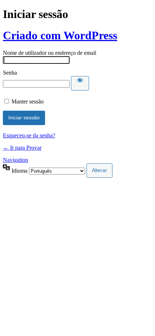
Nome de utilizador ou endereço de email (49, 53)
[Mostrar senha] (80, 83)
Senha (10, 73)
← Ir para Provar (22, 148)
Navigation (15, 160)
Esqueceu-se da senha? (29, 135)
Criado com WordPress (60, 35)
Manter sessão (28, 101)
